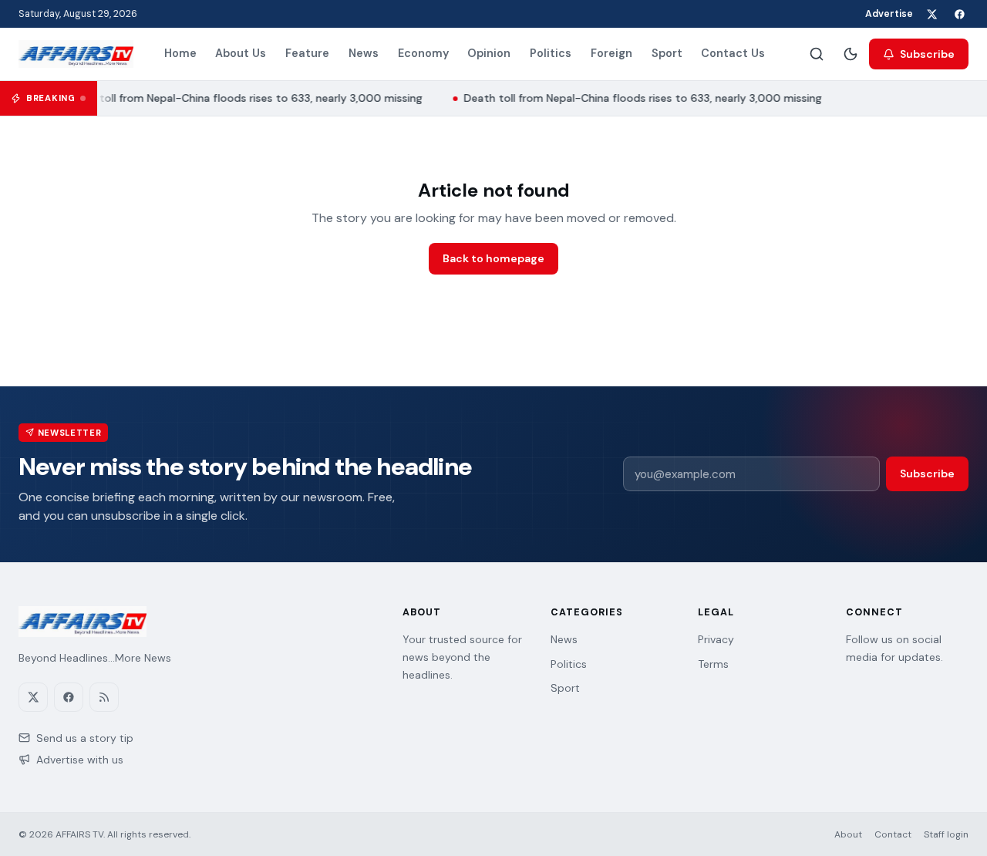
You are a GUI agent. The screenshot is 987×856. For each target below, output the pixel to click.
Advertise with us (79, 760)
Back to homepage (493, 258)
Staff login (946, 834)
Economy (423, 53)
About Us (240, 53)
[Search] (816, 54)
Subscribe (927, 54)
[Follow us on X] (931, 14)
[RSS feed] (104, 697)
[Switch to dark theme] (850, 54)
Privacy (716, 639)
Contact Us (733, 53)
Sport (667, 53)
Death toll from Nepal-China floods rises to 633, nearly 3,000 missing (240, 98)
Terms (713, 664)
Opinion (488, 53)
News (364, 53)
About (848, 834)
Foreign (611, 53)
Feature (307, 53)
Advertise (889, 14)
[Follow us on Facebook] (959, 14)
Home (180, 53)
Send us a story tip (84, 738)
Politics (550, 53)
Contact (892, 834)
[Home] (76, 54)
